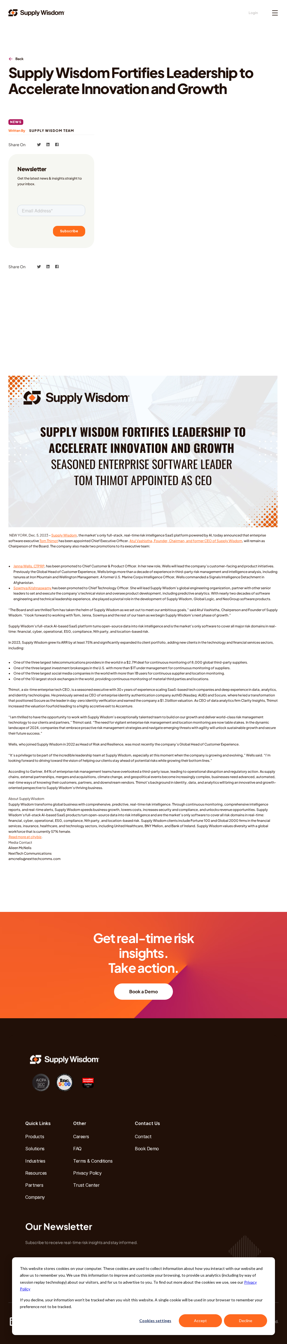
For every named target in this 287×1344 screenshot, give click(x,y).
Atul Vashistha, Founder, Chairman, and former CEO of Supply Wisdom (185, 541)
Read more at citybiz (24, 837)
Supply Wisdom (64, 535)
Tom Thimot (49, 541)
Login (253, 13)
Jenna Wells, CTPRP (28, 566)
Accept (200, 1320)
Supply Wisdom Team (51, 131)
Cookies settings (155, 1320)
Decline (245, 1320)
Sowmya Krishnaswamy (32, 588)
